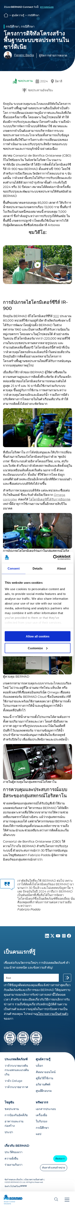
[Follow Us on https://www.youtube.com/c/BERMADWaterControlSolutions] (58, 937)
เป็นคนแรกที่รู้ (19, 952)
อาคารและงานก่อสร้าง (14, 1124)
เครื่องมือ (41, 1115)
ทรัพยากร (42, 1102)
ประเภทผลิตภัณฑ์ (16, 1059)
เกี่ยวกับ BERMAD (17, 1145)
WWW (23, 1186)
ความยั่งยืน (11, 1158)
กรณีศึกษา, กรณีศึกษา (20, 26)
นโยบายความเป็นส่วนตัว (34, 1179)
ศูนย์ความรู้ (18, 15)
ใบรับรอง (41, 1121)
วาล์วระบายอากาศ (16, 1087)
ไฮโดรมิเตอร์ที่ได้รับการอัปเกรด (49, 499)
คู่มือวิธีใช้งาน (44, 1078)
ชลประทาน (12, 1109)
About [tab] (61, 568)
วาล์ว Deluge (13, 1081)
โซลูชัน (9, 1102)
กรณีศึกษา (33, 15)
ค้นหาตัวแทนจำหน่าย (53, 1167)
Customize (35, 648)
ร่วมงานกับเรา (13, 1164)
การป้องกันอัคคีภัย (16, 1115)
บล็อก (39, 1065)
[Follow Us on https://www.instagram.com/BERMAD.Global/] (64, 937)
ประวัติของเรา (13, 1152)
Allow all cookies (37, 636)
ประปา (9, 1132)
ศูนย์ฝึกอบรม (44, 1091)
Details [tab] (37, 568)
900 (56, 316)
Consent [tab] (14, 568)
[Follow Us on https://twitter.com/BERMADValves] (52, 937)
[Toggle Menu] (67, 1200)
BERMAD (6, 15)
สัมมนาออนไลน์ (46, 1072)
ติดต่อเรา (60, 1158)
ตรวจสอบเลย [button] (47, 7)
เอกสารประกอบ (46, 1109)
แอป (38, 1134)
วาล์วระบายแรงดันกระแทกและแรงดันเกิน (17, 1070)
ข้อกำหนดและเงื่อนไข (13, 1179)
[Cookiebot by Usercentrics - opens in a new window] (53, 557)
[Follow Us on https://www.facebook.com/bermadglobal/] (69, 937)
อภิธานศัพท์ (43, 1084)
